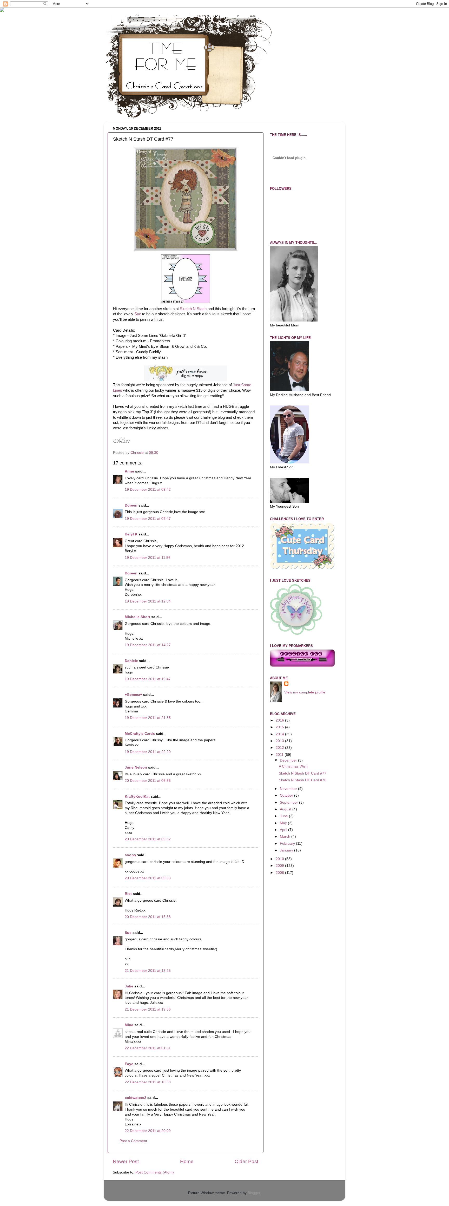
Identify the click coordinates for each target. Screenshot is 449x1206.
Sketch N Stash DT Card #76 (302, 780)
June (284, 816)
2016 (280, 720)
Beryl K (131, 534)
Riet (128, 894)
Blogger (254, 1193)
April (284, 830)
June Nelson (136, 767)
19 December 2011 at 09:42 (148, 489)
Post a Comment (133, 1141)
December (289, 760)
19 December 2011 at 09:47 (148, 519)
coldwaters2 (135, 1098)
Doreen (131, 505)
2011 (280, 755)
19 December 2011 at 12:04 (148, 601)
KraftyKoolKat (137, 796)
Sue (137, 314)
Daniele (131, 661)
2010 (280, 859)
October (287, 795)
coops (130, 855)
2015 (280, 727)
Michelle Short (137, 617)
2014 (280, 734)
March (285, 836)
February (288, 843)
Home (187, 1161)
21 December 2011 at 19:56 (148, 1009)
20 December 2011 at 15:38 (148, 917)
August (286, 809)
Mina (129, 1025)
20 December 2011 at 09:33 (148, 878)
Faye (129, 1064)
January (287, 850)
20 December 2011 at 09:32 (148, 839)
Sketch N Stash (193, 309)
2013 (280, 741)
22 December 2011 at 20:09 (148, 1131)
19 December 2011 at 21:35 (148, 718)
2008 (280, 873)
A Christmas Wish (293, 766)
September (289, 802)
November (289, 789)
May (284, 823)
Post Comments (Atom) (154, 1172)
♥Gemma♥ (133, 695)
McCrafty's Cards (140, 734)
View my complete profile (304, 692)
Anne (129, 471)
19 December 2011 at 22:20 (148, 752)
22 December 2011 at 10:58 (148, 1082)
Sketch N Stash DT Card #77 (302, 773)
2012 (280, 748)
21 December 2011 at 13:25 (148, 971)
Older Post (246, 1161)
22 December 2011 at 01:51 (148, 1048)
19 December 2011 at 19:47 (148, 679)
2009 (280, 866)
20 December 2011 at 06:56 (148, 781)
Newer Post (126, 1161)
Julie (129, 986)
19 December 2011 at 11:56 (147, 558)
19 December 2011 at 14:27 (148, 645)
